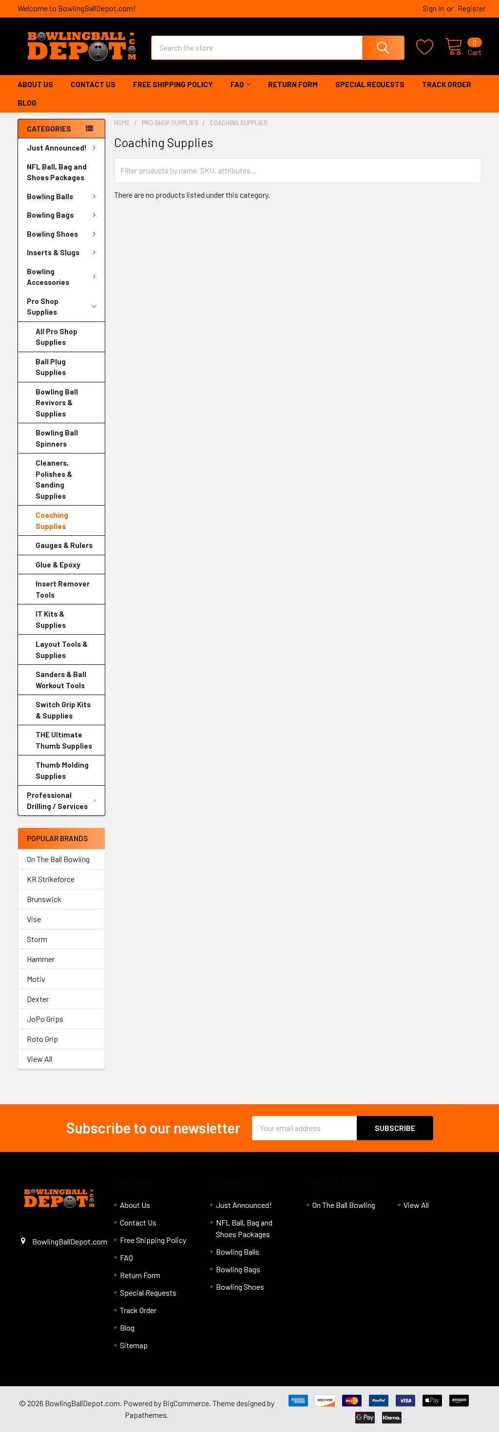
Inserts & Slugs (53, 252)
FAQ (237, 84)
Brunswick (44, 899)
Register (471, 8)
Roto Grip (42, 1038)
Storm (37, 938)
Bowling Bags (50, 214)
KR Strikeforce (51, 879)
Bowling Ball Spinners (57, 438)
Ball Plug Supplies (51, 367)
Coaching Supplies (52, 520)
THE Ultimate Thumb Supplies (64, 740)
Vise (34, 918)
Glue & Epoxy (58, 564)
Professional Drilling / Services (57, 800)
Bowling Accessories (48, 277)
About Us (35, 84)
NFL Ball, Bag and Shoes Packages (57, 172)
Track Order (446, 84)
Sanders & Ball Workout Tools (61, 680)
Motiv (36, 978)
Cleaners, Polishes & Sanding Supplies (54, 479)
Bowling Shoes (52, 233)
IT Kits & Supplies (51, 619)
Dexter (38, 998)
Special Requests (369, 84)
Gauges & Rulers (64, 545)
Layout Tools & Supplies (62, 649)
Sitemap (134, 1345)
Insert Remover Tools (63, 589)
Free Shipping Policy (173, 84)
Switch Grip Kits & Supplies (63, 710)
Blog (27, 102)
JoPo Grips (45, 1018)
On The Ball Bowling (58, 859)
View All (39, 1058)
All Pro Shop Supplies (56, 337)
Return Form (293, 84)
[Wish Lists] (430, 47)
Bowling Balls (50, 196)
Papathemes (146, 1414)
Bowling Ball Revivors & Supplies (57, 402)
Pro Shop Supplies (42, 307)
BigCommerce (186, 1403)
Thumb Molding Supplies (62, 770)
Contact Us (93, 84)
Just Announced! (57, 147)
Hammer (41, 958)
